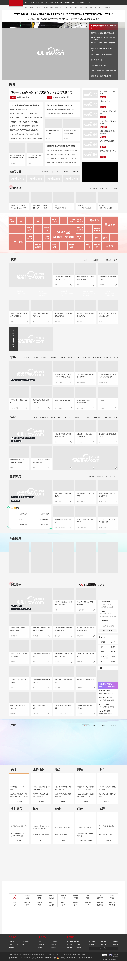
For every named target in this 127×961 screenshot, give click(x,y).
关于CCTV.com (13, 944)
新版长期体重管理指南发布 (62, 827)
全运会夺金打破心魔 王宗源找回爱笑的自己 (85, 603)
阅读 (81, 8)
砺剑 (79, 357)
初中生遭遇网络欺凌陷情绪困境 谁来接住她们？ (63, 629)
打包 (78, 527)
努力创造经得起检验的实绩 (61, 97)
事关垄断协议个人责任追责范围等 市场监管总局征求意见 (85, 788)
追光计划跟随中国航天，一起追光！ (107, 207)
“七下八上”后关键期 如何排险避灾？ (85, 655)
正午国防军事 (14, 408)
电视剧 (86, 725)
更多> (116, 260)
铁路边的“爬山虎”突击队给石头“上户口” (18, 707)
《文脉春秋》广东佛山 (105, 684)
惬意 (60, 501)
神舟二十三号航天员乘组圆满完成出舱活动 (103, 54)
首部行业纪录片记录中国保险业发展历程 (84, 207)
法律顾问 (79, 944)
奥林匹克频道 (44, 417)
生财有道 (13, 662)
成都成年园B (23, 525)
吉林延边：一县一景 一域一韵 (41, 834)
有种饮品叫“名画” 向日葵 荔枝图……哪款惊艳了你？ (18, 655)
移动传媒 (41, 948)
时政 (26, 3)
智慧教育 (115, 944)
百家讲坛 (79, 713)
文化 (56, 8)
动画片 (95, 725)
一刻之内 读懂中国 (22, 293)
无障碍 (104, 4)
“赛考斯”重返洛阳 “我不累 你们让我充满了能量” (63, 315)
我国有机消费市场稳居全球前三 (18, 827)
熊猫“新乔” (107, 527)
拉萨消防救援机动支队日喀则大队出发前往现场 (107, 315)
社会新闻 (48, 138)
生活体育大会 (104, 188)
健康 (71, 8)
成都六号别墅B (23, 519)
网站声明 (11, 948)
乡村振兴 (32, 8)
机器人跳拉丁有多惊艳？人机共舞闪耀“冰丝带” (63, 788)
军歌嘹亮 (101, 408)
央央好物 (107, 8)
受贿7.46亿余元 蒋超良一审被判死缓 (59, 105)
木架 (78, 501)
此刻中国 (20, 291)
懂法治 (103, 661)
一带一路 (45, 8)
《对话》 (103, 611)
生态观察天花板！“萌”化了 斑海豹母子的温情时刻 (85, 629)
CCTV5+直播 (96, 417)
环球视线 (57, 687)
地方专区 (18, 242)
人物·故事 (35, 713)
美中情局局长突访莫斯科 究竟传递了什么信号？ (41, 681)
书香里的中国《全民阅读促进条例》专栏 (85, 835)
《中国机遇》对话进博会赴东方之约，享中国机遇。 (40, 207)
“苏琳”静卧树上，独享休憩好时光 (63, 521)
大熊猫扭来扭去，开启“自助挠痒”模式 (85, 495)
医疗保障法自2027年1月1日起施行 (20, 130)
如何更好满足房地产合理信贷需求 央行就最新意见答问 (26, 138)
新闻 (32, 3)
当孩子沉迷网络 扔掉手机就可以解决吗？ (71, 132)
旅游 (61, 8)
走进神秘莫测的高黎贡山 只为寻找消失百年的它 (19, 629)
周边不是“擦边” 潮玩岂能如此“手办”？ (85, 681)
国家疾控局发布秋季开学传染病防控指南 (107, 788)
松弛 (56, 527)
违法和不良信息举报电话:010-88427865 (75, 955)
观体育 (113, 642)
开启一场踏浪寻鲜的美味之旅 (107, 707)
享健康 (113, 647)
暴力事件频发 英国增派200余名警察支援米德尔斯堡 (61, 162)
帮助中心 (53, 948)
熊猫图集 (108, 476)
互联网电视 (54, 941)
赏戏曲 (113, 661)
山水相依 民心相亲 (23, 97)
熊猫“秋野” (84, 527)
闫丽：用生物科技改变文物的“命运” (41, 707)
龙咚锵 (107, 291)
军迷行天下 (86, 357)
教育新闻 (67, 138)
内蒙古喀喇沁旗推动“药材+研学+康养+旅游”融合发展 (41, 827)
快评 (49, 97)
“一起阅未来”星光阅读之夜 (84, 827)
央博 (51, 8)
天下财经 (102, 157)
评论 (37, 3)
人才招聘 (79, 948)
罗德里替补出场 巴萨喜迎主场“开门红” (107, 435)
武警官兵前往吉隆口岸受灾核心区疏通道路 (85, 376)
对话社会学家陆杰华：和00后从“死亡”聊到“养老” (18, 315)
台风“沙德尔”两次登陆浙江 (107, 141)
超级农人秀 (80, 636)
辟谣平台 (69, 944)
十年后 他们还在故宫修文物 (106, 700)
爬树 (100, 527)
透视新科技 (13, 636)
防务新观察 (26, 357)
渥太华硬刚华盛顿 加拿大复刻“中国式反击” (107, 278)
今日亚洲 (57, 662)
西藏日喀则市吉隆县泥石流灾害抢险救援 (102, 33)
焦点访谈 (102, 107)
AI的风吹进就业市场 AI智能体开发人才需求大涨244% (85, 795)
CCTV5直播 (85, 417)
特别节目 (113, 725)
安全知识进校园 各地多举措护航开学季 (107, 795)
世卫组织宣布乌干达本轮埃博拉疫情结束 (35, 156)
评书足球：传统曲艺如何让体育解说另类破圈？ (41, 795)
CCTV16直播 (107, 417)
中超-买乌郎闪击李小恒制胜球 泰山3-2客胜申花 (41, 461)
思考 (56, 501)
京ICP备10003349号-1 (50, 958)
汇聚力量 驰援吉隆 (105, 101)
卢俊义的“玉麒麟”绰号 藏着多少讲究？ (85, 707)
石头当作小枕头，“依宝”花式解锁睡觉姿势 (107, 495)
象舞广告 (24, 944)
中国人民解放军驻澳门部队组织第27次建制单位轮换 (107, 376)
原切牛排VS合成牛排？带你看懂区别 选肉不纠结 (41, 629)
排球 (56, 442)
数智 (91, 8)
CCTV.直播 (80, 3)
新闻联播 (102, 97)
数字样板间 (93, 188)
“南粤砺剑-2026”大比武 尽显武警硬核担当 (19, 681)
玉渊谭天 (65, 172)
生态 (38, 8)
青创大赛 (108, 260)
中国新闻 (102, 147)
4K (73, 3)
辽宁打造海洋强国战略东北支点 (107, 827)
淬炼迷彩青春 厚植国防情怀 (63, 400)
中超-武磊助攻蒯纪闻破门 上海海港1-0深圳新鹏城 (18, 461)
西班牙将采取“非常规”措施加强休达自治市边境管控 (61, 158)
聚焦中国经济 (75, 172)
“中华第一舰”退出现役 (97, 60)
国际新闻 (12, 163)
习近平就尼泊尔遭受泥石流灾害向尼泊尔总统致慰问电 (41, 92)
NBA (65, 417)
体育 (51, 3)
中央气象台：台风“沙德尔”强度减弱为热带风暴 (60, 113)
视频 (42, 3)
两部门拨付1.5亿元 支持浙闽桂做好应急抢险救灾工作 (25, 126)
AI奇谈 (41, 291)
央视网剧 (96, 260)
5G (95, 8)
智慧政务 (103, 944)
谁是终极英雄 (97, 357)
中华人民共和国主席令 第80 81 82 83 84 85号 (23, 113)
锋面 (58, 172)
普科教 (113, 652)
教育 (56, 3)
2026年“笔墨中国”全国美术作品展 (18, 788)
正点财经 (102, 117)
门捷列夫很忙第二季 (60, 713)
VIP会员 (34, 417)
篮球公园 (79, 442)
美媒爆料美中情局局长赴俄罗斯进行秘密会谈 (85, 278)
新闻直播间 (103, 127)
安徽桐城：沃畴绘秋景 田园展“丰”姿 (101, 76)
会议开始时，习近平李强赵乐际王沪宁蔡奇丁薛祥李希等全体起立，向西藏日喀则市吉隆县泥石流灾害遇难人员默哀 (63, 19)
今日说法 (57, 636)
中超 (59, 417)
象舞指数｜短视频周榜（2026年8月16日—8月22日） (41, 788)
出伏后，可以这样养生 (61, 834)
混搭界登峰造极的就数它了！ (107, 693)
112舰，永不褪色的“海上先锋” (23, 380)
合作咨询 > (103, 948)
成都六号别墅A (44, 514)
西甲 (100, 442)
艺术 (86, 8)
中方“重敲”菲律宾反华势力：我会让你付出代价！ (63, 278)
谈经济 (103, 656)
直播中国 (67, 3)
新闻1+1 (79, 662)
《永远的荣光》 (103, 400)
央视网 (40, 941)
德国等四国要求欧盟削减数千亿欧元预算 (61, 146)
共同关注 (102, 137)
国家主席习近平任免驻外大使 (18, 109)
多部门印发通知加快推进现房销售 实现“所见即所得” (25, 134)
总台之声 (11, 941)
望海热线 (69, 948)
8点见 (52, 172)
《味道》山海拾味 (104, 704)
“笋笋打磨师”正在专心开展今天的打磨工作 (85, 521)
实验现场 (35, 636)
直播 (15, 508)
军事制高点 (71, 357)
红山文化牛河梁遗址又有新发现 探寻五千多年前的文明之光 (19, 795)
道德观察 (13, 713)
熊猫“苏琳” (62, 527)
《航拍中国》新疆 (104, 711)
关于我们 (92, 942)
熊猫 (61, 3)
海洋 (102, 808)
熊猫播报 (100, 476)
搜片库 (105, 238)
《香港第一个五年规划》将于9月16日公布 (25, 122)
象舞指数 (38, 769)
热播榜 (111, 225)
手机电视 (53, 944)
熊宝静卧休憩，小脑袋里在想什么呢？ (63, 495)
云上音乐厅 (114, 188)
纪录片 (104, 725)
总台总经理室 (25, 941)
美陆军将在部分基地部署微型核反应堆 (41, 401)
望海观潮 (101, 285)
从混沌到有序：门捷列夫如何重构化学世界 (63, 707)
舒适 (100, 501)
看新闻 (103, 642)
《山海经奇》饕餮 (104, 690)
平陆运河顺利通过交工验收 (98, 65)
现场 (78, 285)
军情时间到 (107, 357)
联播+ (13, 97)
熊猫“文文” (84, 501)
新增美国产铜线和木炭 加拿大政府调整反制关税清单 (62, 150)
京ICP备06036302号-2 (25, 958)
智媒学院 (103, 942)
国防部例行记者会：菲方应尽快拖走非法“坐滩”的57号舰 (63, 376)
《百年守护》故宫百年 (105, 697)
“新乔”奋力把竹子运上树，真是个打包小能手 (107, 521)
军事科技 (62, 357)
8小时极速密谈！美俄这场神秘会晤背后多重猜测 (63, 655)
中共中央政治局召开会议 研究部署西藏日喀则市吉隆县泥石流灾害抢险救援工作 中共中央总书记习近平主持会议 (63, 14)
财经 (47, 3)
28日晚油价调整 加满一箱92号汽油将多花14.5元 (60, 109)
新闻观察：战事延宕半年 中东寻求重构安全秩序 (17, 156)
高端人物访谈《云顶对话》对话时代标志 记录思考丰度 (18, 207)
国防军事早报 (58, 408)
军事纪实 (44, 357)
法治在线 (79, 687)
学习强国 (45, 172)
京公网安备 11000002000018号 (68, 958)
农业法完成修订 (34, 130)
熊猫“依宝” (106, 501)
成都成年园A (44, 519)
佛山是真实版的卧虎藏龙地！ (107, 686)
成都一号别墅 (44, 525)
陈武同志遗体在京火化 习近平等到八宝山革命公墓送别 (26, 117)
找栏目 (97, 238)
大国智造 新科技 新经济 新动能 (61, 207)
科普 (66, 8)
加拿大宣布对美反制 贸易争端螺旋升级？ (63, 681)
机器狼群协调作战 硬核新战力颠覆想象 (41, 655)
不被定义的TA (88, 291)
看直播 (109, 246)
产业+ (100, 8)
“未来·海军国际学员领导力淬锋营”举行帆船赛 (85, 401)
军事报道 (35, 357)
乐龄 (76, 8)
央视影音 (41, 944)
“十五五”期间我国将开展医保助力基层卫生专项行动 (18, 835)
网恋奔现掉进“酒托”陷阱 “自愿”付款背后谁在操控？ (63, 603)
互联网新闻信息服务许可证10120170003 (20, 955)
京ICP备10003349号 (37, 958)
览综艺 (103, 647)
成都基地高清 (23, 514)
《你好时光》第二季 (106, 602)
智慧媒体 (92, 944)
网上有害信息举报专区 (74, 941)
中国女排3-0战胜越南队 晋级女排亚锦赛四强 (103, 70)
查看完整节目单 (107, 630)
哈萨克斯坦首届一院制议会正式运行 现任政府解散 (61, 154)
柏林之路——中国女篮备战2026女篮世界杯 (84, 435)
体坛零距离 (80, 610)
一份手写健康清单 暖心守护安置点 (53, 132)
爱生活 (103, 652)
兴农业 (113, 656)
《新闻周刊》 (104, 620)
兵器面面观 (53, 357)
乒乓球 (77, 417)
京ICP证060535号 (14, 958)
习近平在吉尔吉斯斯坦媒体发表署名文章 (24, 105)
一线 (56, 610)
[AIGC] (97, 3)
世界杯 (53, 417)
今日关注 (35, 687)
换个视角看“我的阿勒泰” (105, 713)
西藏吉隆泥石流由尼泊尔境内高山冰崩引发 (41, 315)
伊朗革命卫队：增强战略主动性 (18, 401)
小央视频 (84, 260)
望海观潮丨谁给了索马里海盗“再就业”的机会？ (85, 315)
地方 (26, 8)
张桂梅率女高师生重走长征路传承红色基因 (63, 795)
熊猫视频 (91, 476)
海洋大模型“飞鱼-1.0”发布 (106, 834)
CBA (70, 417)
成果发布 (115, 942)
